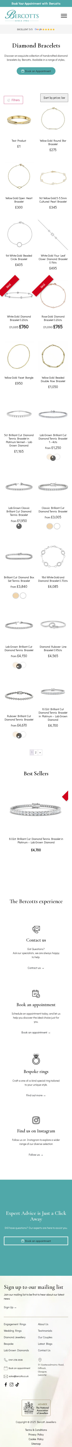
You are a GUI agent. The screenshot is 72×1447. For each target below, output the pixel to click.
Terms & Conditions (36, 1430)
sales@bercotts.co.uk (19, 1376)
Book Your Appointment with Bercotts (36, 3)
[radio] (50, 526)
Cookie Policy (36, 1439)
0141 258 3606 (16, 1359)
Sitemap (36, 1443)
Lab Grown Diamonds (16, 1350)
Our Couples (45, 1337)
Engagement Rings (15, 1324)
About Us (43, 1324)
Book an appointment (19, 1368)
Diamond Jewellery (14, 1337)
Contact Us (44, 1350)
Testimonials (45, 1330)
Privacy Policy (36, 1434)
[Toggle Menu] (64, 16)
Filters (15, 100)
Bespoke (8, 1344)
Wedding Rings (13, 1330)
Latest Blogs (45, 1344)
